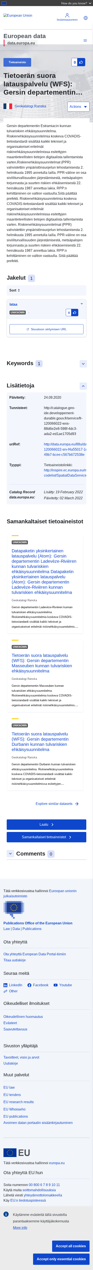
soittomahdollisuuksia (39, 1190)
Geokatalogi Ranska (30, 106)
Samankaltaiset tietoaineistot (44, 837)
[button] (77, 3)
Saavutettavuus (15, 1029)
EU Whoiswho (14, 1109)
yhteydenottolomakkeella (43, 1195)
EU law (9, 1087)
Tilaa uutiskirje (14, 960)
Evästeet (10, 1023)
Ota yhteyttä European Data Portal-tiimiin (34, 954)
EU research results (18, 1102)
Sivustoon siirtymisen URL (49, 329)
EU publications (15, 1116)
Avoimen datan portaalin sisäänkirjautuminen (38, 1123)
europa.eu (57, 1163)
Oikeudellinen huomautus (23, 1017)
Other (13, 991)
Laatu (44, 824)
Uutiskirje (10, 1063)
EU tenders (12, 1095)
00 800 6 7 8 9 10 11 (44, 1185)
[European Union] (44, 1152)
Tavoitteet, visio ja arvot (21, 1057)
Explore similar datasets (57, 803)
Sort (12, 290)
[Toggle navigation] (85, 40)
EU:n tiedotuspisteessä (28, 1200)
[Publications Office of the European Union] (44, 909)
